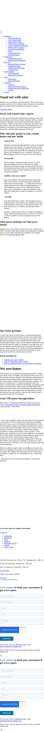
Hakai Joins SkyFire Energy (17, 86)
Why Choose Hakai (14, 40)
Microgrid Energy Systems (16, 64)
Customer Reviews (14, 53)
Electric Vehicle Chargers (16, 47)
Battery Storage (9, 72)
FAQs (10, 51)
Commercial (8, 57)
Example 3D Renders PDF (15, 234)
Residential (7, 36)
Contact (6, 92)
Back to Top (3, 578)
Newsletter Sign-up (10, 543)
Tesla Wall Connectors (15, 75)
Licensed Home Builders (16, 49)
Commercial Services (15, 58)
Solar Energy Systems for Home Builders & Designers (22, 405)
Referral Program (13, 55)
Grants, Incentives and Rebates (18, 45)
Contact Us (3, 532)
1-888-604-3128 (20, 644)
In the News (12, 79)
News (6, 77)
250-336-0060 (4, 571)
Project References (14, 81)
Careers (10, 90)
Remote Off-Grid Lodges (16, 68)
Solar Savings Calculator (16, 44)
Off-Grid (7, 62)
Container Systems (14, 66)
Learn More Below (6, 109)
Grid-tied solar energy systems (14, 360)
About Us (7, 83)
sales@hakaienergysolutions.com (10, 646)
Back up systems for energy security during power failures (23, 363)
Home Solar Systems (15, 42)
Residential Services (14, 38)
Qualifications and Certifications (18, 88)
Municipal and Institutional (16, 60)
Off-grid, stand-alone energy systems (16, 362)
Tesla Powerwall (13, 73)
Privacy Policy (9, 547)
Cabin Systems (13, 70)
